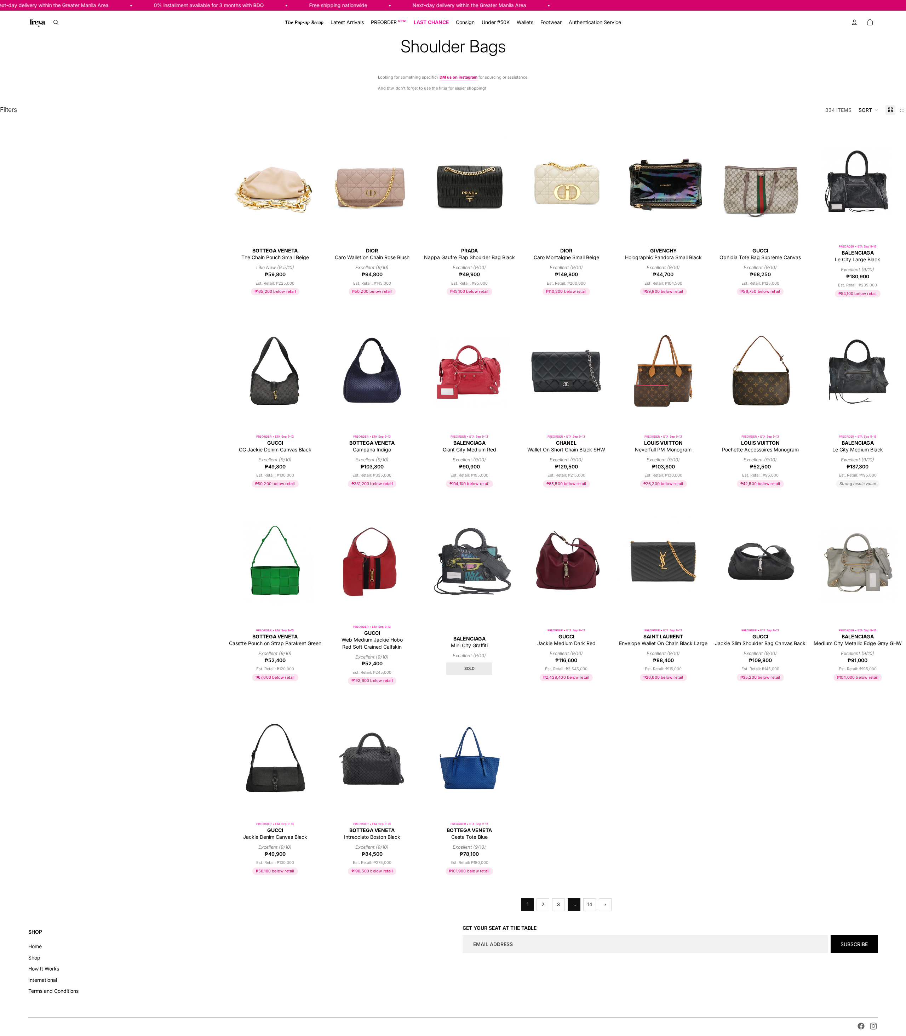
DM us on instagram (459, 77)
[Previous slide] (240, 180)
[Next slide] (309, 180)
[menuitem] (304, 22)
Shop (34, 958)
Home (35, 946)
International (42, 980)
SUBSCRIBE (854, 944)
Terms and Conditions (53, 991)
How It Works (43, 969)
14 (589, 904)
